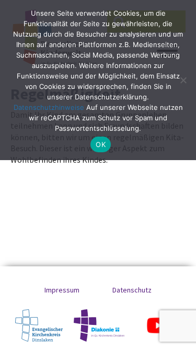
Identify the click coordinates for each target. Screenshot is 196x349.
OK (101, 144)
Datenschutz (132, 290)
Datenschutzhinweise (49, 107)
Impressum (61, 290)
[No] (183, 80)
